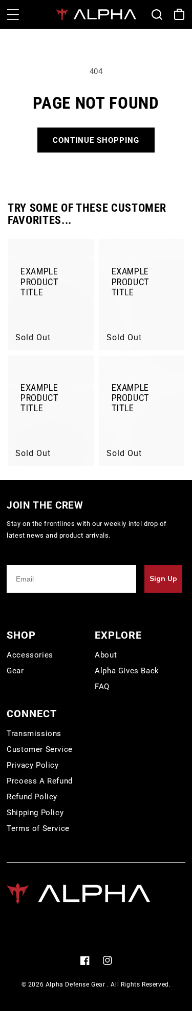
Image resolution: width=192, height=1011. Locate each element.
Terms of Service (38, 828)
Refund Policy (32, 796)
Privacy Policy (32, 765)
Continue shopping (96, 140)
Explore (118, 635)
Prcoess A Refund (40, 781)
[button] (13, 14)
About (106, 655)
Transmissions (34, 733)
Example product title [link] (39, 281)
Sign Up (163, 579)
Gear (15, 670)
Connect (32, 713)
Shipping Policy (35, 812)
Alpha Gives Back (127, 670)
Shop (21, 635)
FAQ (102, 686)
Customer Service (40, 749)
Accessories (30, 655)
